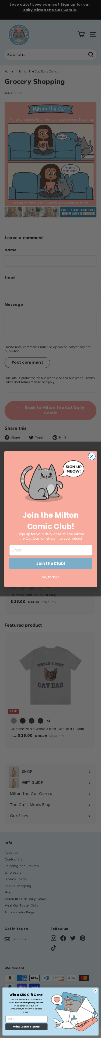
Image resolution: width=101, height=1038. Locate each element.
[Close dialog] (91, 456)
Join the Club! (50, 563)
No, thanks (51, 576)
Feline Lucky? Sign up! (26, 1027)
